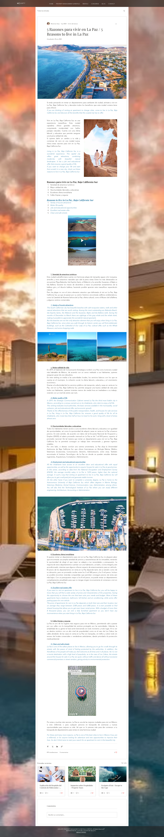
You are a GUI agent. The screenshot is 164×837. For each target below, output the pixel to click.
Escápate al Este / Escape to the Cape (111, 786)
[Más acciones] (116, 24)
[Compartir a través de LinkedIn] (57, 746)
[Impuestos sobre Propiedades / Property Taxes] (82, 774)
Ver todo (124, 763)
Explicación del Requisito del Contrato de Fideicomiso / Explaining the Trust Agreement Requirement (50, 786)
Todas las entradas (43, 11)
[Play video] (82, 241)
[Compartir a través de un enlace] (62, 746)
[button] (124, 10)
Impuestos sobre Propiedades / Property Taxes (82, 786)
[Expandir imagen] (52, 346)
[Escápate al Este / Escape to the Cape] (113, 774)
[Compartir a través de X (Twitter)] (52, 746)
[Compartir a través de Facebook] (48, 746)
